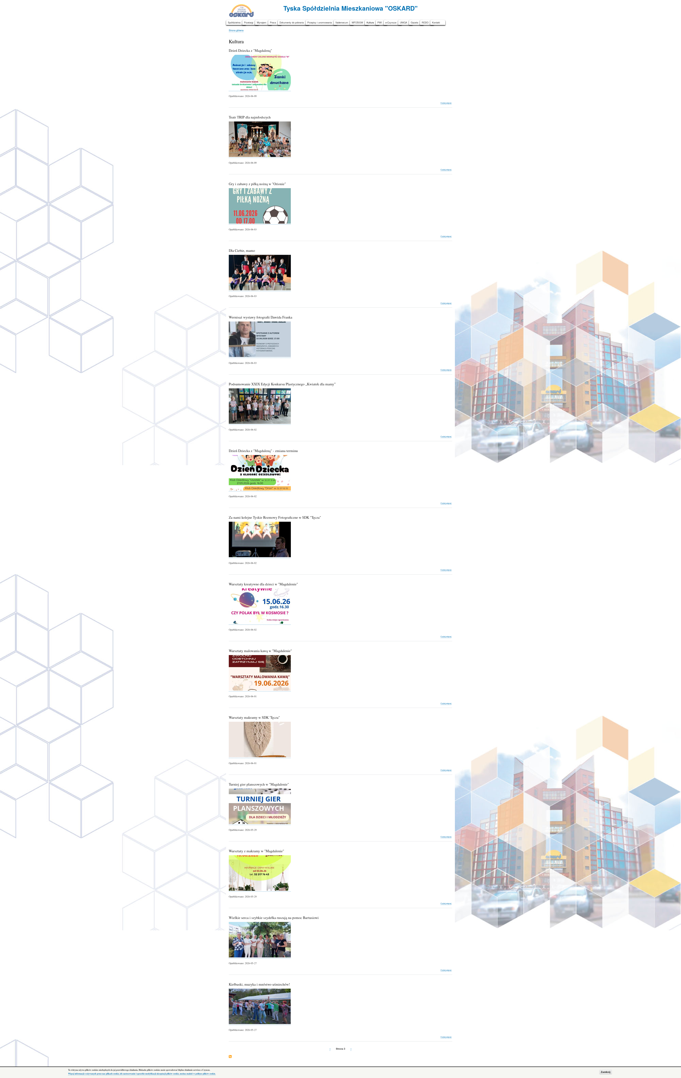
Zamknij (605, 1072)
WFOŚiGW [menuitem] (357, 22)
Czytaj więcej (446, 103)
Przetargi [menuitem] (248, 22)
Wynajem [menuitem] (261, 22)
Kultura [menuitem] (370, 22)
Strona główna (236, 30)
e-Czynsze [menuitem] (390, 22)
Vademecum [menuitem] (341, 22)
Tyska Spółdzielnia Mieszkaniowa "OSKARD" (350, 8)
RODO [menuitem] (425, 22)
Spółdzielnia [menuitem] (234, 22)
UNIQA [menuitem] (403, 22)
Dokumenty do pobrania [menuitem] (291, 22)
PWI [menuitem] (379, 22)
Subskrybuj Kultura (230, 1056)
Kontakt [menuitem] (436, 22)
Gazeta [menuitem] (414, 22)
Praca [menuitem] (273, 22)
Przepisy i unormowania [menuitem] (319, 22)
